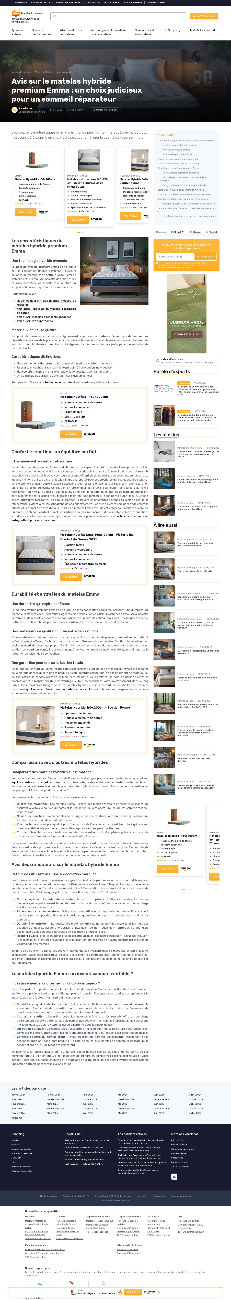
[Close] (176, 562)
